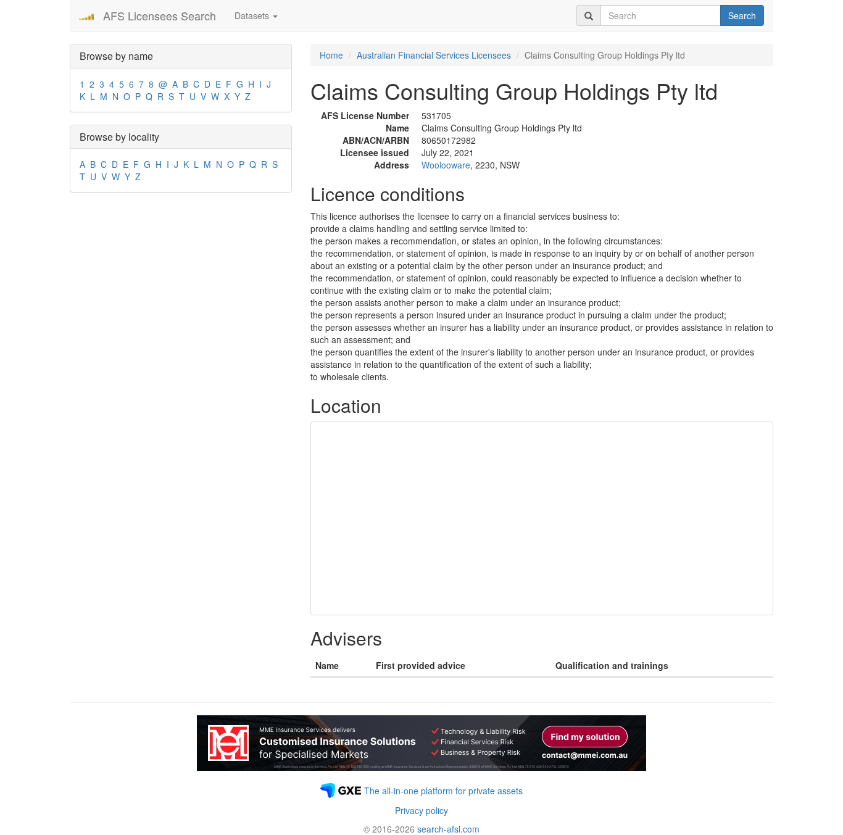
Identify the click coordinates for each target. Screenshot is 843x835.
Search (742, 15)
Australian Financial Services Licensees (434, 55)
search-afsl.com (448, 829)
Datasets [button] (253, 15)
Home (331, 55)
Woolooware (446, 165)
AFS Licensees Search (159, 15)
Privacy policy (421, 810)
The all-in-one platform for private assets (443, 790)
